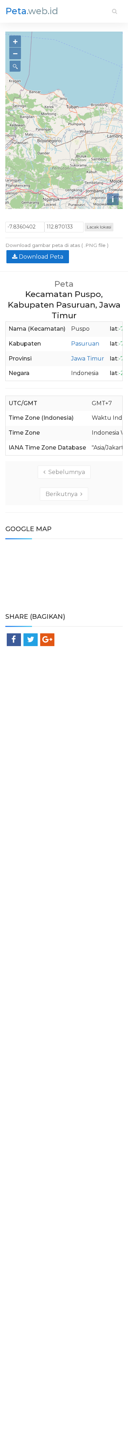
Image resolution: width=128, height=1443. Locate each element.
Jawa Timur (87, 358)
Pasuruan (85, 343)
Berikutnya (63, 494)
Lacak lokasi (99, 227)
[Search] (114, 11)
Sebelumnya (65, 472)
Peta (31, 11)
